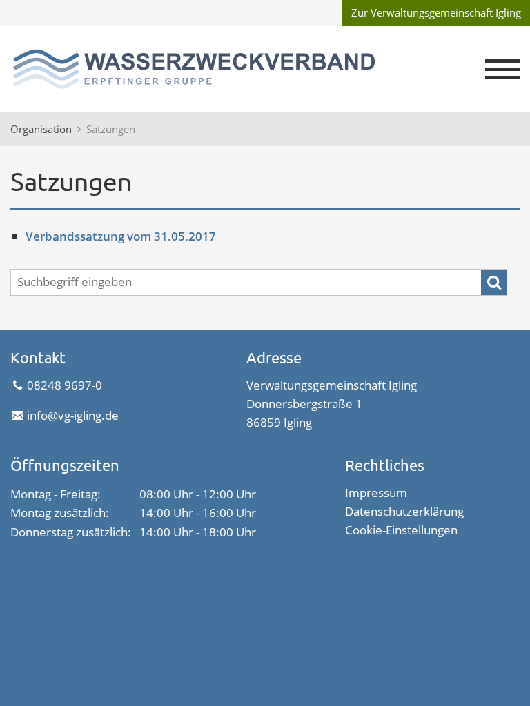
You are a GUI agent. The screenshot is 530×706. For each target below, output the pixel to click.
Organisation (41, 129)
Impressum (376, 493)
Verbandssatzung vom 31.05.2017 (121, 236)
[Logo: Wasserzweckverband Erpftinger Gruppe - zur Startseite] (216, 69)
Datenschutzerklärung (404, 511)
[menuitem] (435, 13)
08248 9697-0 (64, 385)
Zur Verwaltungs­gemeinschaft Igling (436, 12)
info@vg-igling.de (72, 415)
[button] (502, 69)
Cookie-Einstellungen (401, 530)
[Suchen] (494, 282)
